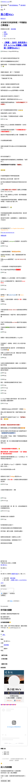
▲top (2, 582)
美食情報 (13, 29)
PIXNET (7, 758)
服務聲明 (17, 760)
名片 (5, 36)
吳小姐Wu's (7, 14)
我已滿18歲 (3, 781)
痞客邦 (13, 573)
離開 (9, 781)
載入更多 (3, 585)
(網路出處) (3, 235)
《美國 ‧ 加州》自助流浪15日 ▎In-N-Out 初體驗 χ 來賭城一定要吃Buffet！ (15, 45)
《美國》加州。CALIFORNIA (18, 580)
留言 (16, 573)
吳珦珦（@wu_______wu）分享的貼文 (14, 743)
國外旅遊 (12, 578)
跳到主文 (3, 18)
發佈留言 (3, 595)
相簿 (5, 32)
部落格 (5, 34)
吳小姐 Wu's (4, 565)
